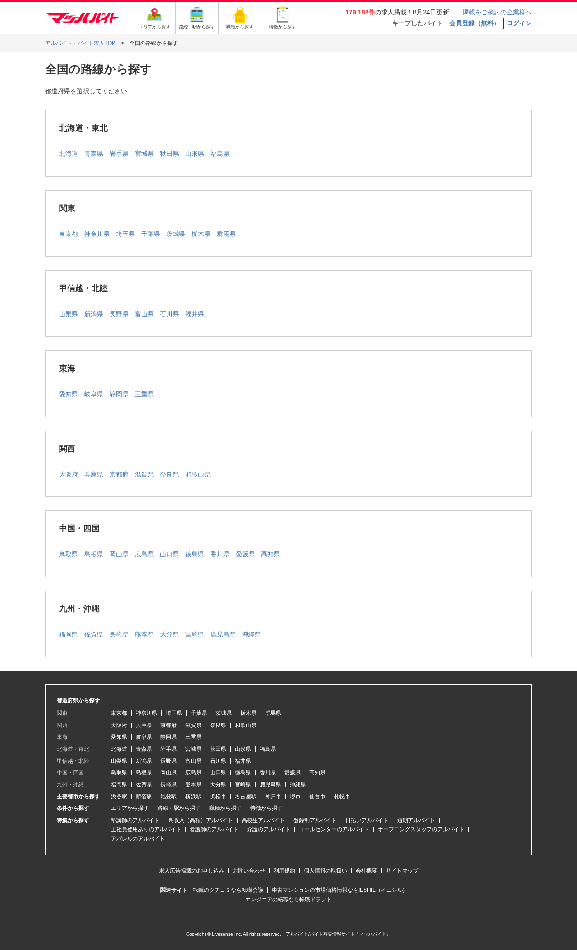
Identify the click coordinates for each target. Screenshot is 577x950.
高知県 (270, 554)
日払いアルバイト (367, 820)
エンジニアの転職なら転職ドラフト (288, 899)
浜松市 (218, 796)
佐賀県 (93, 634)
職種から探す (225, 808)
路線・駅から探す (179, 808)
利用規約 (284, 871)
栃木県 (201, 233)
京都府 (119, 474)
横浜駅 (193, 796)
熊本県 (144, 634)
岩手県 (119, 153)
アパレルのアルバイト (138, 839)
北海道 (68, 153)
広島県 (144, 554)
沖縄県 (251, 634)
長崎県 (119, 634)
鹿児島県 (223, 634)
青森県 (93, 153)
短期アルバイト (416, 820)
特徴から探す (266, 808)
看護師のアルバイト (214, 829)
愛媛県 (245, 554)
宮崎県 (194, 634)
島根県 (93, 554)
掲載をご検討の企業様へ (497, 12)
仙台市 (317, 796)
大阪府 (68, 474)
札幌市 (342, 796)
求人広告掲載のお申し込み (191, 871)
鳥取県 (68, 554)
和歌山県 (198, 474)
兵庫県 (93, 474)
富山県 (144, 314)
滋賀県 (144, 474)
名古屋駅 (245, 796)
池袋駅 (168, 796)
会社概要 (366, 871)
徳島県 (194, 554)
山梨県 (68, 314)
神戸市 (273, 796)
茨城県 (175, 233)
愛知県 (68, 394)
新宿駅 (144, 796)
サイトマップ (402, 871)
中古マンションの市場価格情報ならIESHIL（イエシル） (340, 890)
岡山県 (119, 554)
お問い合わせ (249, 871)
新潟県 (93, 314)
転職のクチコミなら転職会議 (228, 890)
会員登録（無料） (474, 23)
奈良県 (169, 474)
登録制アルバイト (315, 820)
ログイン (519, 23)
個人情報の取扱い (325, 871)
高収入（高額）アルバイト (200, 820)
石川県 (169, 314)
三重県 (144, 394)
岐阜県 (93, 394)
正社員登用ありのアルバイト (146, 829)
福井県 (194, 314)
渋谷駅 (119, 796)
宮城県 (144, 153)
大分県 (169, 634)
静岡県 (119, 394)
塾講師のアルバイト (135, 820)
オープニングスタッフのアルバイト (421, 829)
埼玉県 (125, 233)
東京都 (68, 233)
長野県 (119, 314)
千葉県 (150, 233)
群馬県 (226, 233)
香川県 (220, 554)
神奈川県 (97, 233)
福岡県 (68, 634)
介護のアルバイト (268, 829)
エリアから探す (130, 808)
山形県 (194, 153)
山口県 (169, 554)
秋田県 (169, 153)
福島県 (220, 153)
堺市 (295, 796)
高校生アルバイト (263, 820)
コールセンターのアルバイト (334, 829)
